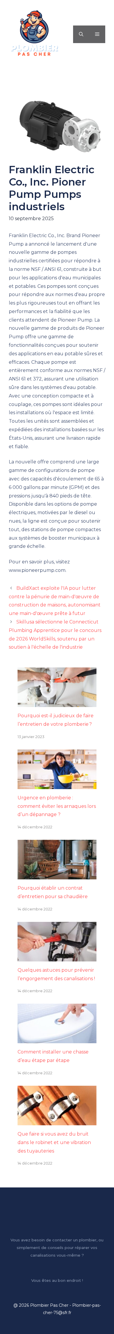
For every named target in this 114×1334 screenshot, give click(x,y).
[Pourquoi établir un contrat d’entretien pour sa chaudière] (57, 875)
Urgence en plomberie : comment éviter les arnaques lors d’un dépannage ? (57, 806)
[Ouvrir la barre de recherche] (81, 34)
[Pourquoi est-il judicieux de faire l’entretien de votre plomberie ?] (57, 702)
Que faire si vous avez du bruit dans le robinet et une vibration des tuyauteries (54, 1142)
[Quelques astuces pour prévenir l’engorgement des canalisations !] (57, 957)
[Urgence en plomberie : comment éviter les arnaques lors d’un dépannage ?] (57, 784)
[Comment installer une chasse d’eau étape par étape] (57, 1039)
